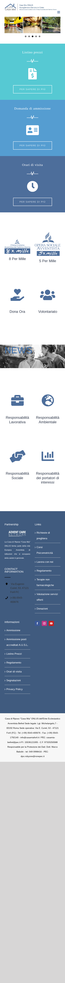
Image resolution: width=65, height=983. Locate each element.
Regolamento (44, 570)
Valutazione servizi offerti (47, 597)
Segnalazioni (13, 680)
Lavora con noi (45, 561)
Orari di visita (14, 671)
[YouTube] (51, 623)
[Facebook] (37, 623)
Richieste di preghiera (43, 535)
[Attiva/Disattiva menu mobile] (58, 12)
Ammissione (13, 630)
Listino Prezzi (14, 653)
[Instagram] (44, 623)
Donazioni (42, 608)
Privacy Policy (14, 689)
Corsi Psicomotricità (45, 550)
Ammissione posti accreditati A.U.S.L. (17, 642)
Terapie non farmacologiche (45, 582)
